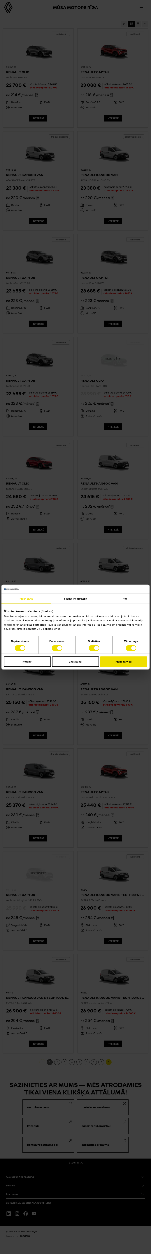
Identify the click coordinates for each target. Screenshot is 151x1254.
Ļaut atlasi (75, 661)
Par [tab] (125, 598)
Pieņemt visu (123, 661)
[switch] (57, 648)
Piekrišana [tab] (26, 598)
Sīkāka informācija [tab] (75, 598)
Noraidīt (27, 661)
